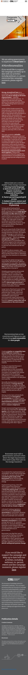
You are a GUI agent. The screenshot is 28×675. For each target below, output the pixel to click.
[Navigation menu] (26, 1)
